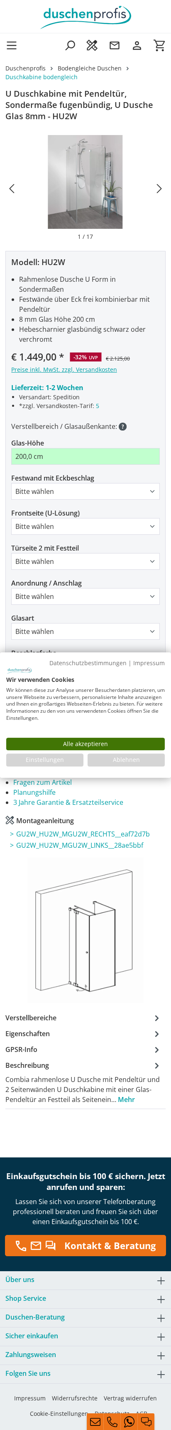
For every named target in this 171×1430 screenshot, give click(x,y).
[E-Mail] (95, 1421)
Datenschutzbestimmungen (88, 663)
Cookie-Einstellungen (59, 1413)
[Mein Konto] (137, 45)
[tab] (83, 1082)
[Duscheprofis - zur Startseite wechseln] (85, 16)
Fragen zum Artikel (42, 782)
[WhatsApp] (129, 1421)
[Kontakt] (114, 45)
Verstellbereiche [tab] (30, 1017)
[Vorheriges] (11, 188)
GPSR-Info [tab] (21, 1049)
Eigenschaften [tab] (27, 1033)
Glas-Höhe (27, 443)
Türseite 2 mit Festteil (45, 548)
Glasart (22, 618)
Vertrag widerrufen (130, 1398)
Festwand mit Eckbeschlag (52, 478)
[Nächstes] (159, 188)
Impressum (30, 1398)
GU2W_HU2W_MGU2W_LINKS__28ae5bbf (79, 845)
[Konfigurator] (92, 45)
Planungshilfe (34, 792)
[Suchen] (70, 45)
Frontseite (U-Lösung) (45, 513)
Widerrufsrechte (75, 1398)
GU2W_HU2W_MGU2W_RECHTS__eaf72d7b (83, 834)
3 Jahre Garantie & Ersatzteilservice (68, 802)
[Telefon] (112, 1421)
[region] (85, 188)
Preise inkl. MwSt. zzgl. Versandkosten (64, 369)
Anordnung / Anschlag (46, 583)
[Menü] (14, 45)
